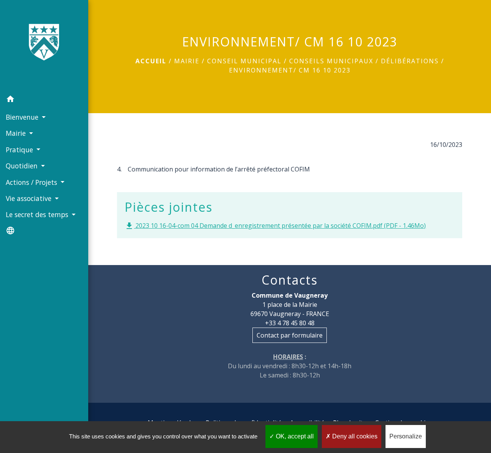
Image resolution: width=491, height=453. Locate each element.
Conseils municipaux (331, 61)
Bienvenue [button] (23, 117)
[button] (44, 100)
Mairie (186, 61)
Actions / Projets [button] (32, 182)
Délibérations (410, 61)
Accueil (150, 61)
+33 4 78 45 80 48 (290, 323)
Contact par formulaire (290, 335)
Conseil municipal (244, 61)
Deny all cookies (354, 436)
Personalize (405, 436)
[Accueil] (44, 45)
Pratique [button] (20, 149)
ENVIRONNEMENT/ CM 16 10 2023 (290, 70)
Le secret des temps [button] (38, 214)
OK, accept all (294, 436)
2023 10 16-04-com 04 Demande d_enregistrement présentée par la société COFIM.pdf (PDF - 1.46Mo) (275, 226)
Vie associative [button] (29, 198)
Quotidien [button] (23, 165)
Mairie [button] (17, 133)
